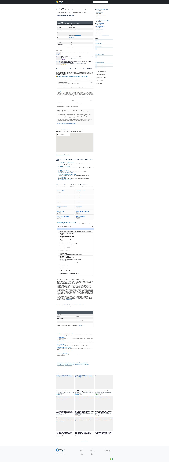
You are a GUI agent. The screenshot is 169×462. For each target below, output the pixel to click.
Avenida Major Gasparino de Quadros (63, 195)
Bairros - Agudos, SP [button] (76, 362)
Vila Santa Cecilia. (69, 299)
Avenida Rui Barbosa (79, 195)
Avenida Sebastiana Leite (80, 190)
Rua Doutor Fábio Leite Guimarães (63, 216)
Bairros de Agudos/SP (61, 337)
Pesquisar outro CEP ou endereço (63, 353)
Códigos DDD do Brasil (93, 453)
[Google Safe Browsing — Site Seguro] (110, 459)
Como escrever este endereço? (100, 74)
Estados (67, 1)
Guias (74, 1)
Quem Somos (82, 451)
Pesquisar (110, 1)
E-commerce (96, 394)
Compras (76, 415)
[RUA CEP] (59, 2)
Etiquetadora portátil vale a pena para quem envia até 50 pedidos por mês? (84, 412)
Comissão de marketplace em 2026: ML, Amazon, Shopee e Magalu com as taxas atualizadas (64, 412)
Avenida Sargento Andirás (80, 216)
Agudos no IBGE (81, 325)
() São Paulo (71, 37)
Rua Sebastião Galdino (80, 201)
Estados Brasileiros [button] (60, 362)
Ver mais (84, 440)
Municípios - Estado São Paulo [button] (68, 362)
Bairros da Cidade (78, 35)
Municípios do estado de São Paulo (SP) (64, 347)
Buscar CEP (91, 454)
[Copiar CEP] (73, 25)
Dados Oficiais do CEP (99, 73)
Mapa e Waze (98, 78)
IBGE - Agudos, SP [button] (69, 364)
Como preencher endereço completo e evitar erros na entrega (65, 390)
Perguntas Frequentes (99, 80)
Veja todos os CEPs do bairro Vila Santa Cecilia (65, 172)
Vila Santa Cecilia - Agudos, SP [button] (61, 364)
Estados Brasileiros (92, 451)
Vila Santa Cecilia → (105, 35)
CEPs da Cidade (72, 35)
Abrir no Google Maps (60, 154)
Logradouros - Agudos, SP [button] (83, 362)
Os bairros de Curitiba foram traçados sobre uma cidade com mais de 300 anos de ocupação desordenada (77, 57)
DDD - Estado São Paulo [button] (60, 366)
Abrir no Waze (67, 154)
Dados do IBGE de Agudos (61, 344)
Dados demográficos (99, 83)
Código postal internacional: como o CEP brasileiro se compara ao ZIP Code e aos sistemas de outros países (83, 391)
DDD (71, 1)
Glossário (81, 454)
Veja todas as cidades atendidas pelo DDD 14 (65, 179)
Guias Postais (58, 394)
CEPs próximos (98, 81)
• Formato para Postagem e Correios (101, 77)
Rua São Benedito (79, 206)
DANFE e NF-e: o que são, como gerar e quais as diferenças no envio (104, 390)
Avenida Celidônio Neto (61, 190)
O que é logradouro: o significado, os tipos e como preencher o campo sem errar (75, 52)
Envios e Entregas (63, 64)
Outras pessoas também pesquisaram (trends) (66, 228)
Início (65, 1)
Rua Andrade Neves (60, 211)
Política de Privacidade (107, 451)
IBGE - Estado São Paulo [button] (76, 364)
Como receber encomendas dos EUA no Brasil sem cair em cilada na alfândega (83, 433)
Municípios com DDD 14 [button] (68, 366)
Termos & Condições (107, 450)
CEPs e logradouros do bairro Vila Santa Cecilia (65, 333)
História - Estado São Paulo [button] (85, 364)
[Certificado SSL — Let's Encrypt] (112, 459)
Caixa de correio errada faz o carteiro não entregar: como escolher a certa (103, 412)
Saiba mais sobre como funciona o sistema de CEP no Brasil (67, 123)
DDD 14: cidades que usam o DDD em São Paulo (65, 350)
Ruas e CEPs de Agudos (61, 341)
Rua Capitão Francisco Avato (62, 206)
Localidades (63, 59)
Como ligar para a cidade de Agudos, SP (64, 226)
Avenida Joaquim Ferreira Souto (62, 201)
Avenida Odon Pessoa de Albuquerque (82, 211)
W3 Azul (59, 452)
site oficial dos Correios (62, 106)
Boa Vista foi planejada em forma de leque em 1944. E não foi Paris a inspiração (103, 433)
